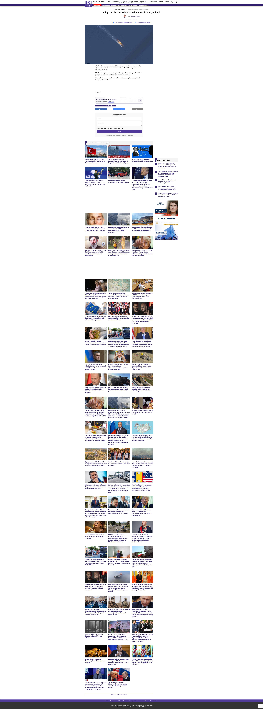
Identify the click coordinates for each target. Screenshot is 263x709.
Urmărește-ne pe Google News (143, 22)
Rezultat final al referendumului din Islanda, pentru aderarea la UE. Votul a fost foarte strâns (142, 228)
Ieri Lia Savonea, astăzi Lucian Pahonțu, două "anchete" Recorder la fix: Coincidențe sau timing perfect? (167, 188)
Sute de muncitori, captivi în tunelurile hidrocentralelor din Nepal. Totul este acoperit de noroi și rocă (141, 366)
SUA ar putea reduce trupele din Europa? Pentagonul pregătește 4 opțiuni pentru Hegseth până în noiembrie (142, 661)
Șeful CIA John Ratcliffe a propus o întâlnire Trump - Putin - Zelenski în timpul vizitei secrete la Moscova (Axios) (142, 252)
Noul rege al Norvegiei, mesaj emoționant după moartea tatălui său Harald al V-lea (118, 318)
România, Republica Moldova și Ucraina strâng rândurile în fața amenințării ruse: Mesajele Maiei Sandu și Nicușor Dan (142, 587)
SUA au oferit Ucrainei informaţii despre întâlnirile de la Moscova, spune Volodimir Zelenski (95, 486)
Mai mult (140, 2)
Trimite (119, 131)
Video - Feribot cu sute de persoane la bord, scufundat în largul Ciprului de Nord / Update (118, 161)
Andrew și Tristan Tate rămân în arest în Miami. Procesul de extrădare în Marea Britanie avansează (95, 587)
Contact (141, 700)
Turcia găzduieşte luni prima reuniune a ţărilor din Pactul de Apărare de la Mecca (95, 161)
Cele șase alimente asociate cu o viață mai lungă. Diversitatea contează (95, 536)
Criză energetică (116, 1)
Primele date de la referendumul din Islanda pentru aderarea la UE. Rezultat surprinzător (95, 318)
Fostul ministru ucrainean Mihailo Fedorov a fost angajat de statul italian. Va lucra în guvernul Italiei (95, 366)
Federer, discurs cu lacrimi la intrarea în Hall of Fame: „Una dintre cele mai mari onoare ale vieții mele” (95, 183)
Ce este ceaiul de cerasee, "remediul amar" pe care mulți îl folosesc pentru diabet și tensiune (95, 343)
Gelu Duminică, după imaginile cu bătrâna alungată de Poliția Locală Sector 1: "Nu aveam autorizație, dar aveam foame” (167, 166)
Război (108, 1)
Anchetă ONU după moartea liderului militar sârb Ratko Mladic (94, 636)
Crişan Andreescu (135, 16)
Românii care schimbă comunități (148, 1)
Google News (111, 101)
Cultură (167, 1)
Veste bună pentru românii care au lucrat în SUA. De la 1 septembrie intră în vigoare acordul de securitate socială (142, 487)
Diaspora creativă (133, 1)
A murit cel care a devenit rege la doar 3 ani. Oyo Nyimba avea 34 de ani (142, 412)
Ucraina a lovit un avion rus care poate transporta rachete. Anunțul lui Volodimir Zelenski (118, 511)
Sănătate (161, 1)
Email (138, 109)
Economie (124, 1)
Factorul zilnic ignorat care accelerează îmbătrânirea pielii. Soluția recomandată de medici (95, 228)
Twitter (120, 109)
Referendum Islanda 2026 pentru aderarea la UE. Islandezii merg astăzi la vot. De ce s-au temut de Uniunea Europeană (142, 437)
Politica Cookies (121, 700)
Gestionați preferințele (132, 700)
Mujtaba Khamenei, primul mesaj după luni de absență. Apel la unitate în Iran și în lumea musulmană (96, 252)
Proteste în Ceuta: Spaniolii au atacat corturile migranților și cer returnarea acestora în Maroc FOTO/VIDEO (95, 562)
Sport (120, 2)
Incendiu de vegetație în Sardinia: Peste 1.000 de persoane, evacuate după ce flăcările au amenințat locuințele (142, 464)
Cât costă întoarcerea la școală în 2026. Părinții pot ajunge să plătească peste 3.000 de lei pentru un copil (142, 295)
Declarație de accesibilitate (151, 700)
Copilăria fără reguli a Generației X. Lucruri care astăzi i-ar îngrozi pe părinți (119, 463)
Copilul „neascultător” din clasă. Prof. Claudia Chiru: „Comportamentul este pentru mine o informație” (118, 366)
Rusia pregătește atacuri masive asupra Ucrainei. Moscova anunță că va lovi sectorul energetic (118, 229)
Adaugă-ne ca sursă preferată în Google (123, 22)
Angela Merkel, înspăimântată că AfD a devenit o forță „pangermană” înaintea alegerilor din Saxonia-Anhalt (95, 295)
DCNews (88, 4)
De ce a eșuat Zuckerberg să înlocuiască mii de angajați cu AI (142, 160)
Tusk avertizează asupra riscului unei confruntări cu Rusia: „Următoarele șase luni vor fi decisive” (95, 389)
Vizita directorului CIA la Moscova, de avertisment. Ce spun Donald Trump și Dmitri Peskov (117, 684)
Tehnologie (126, 2)
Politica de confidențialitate (110, 700)
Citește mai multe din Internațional (119, 694)
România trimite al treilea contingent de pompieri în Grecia (118, 181)
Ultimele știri (96, 1)
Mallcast (133, 2)
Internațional (124, 9)
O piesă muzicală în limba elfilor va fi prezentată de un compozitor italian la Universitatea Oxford (96, 463)
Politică (103, 1)
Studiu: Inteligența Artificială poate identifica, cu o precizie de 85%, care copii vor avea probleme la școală (119, 562)
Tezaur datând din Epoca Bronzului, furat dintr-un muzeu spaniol (95, 660)
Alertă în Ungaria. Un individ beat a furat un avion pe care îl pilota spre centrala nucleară (118, 389)
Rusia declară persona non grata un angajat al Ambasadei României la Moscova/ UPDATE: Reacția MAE (118, 661)
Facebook (102, 109)
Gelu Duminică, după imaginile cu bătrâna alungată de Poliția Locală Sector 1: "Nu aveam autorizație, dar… (126, 5)
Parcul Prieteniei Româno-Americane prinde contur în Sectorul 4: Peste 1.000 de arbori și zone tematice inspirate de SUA (119, 636)
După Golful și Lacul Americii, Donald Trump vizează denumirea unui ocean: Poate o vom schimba (141, 512)
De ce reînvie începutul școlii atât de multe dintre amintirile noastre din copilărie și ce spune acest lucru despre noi (119, 252)
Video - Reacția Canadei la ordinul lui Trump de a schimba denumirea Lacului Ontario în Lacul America (118, 295)
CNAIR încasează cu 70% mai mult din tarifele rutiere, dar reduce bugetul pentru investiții (142, 389)
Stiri (119, 9)
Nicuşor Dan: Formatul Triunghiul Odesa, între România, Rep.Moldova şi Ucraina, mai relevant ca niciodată (95, 612)
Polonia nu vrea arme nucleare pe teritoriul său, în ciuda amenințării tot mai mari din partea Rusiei (119, 612)
